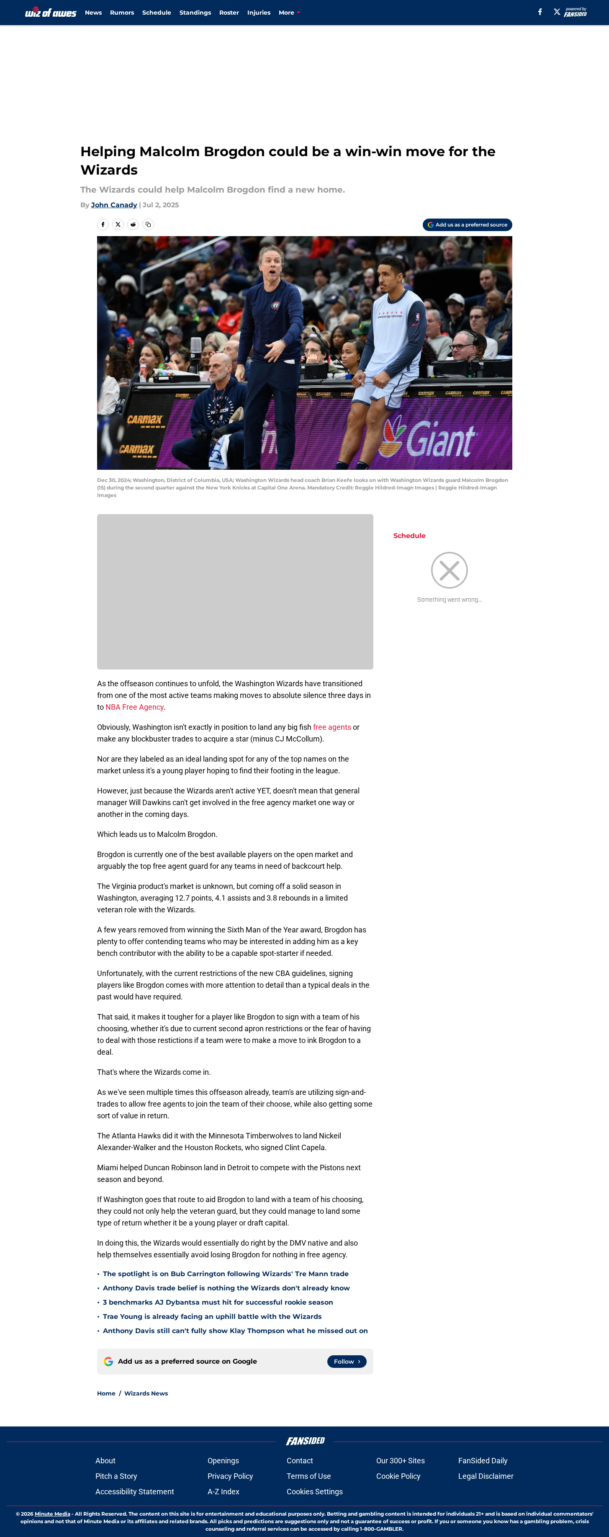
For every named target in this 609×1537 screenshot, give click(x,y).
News (93, 12)
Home (106, 1393)
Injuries (258, 12)
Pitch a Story (116, 1476)
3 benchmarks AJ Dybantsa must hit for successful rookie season (218, 1302)
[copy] (148, 224)
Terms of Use (309, 1476)
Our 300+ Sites (400, 1460)
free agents (332, 727)
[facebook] (540, 11)
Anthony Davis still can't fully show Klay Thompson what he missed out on (235, 1331)
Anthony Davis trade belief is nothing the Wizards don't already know (226, 1288)
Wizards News (146, 1393)
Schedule (156, 12)
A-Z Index (223, 1491)
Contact (300, 1460)
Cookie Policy (398, 1476)
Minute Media (52, 1514)
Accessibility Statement (134, 1491)
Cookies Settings (315, 1491)
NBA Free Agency (134, 707)
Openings (223, 1460)
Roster (229, 12)
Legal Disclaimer (486, 1476)
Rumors (122, 12)
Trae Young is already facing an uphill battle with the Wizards (212, 1317)
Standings (195, 12)
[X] (557, 11)
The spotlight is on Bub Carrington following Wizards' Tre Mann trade (226, 1274)
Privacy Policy (230, 1476)
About (105, 1460)
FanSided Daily (483, 1460)
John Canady (114, 205)
